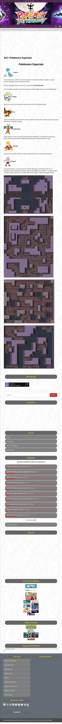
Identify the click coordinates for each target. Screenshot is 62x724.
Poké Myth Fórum (9, 665)
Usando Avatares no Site (10, 686)
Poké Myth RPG (8, 669)
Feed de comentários (11, 445)
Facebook (16, 712)
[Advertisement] (31, 43)
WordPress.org (10, 450)
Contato (6, 677)
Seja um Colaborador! (10, 682)
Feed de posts (10, 441)
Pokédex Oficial (8, 695)
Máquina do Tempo (9, 690)
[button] (56, 26)
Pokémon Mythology (8, 720)
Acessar (8, 437)
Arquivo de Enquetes (11, 524)
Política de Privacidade (10, 660)
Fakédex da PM (8, 673)
